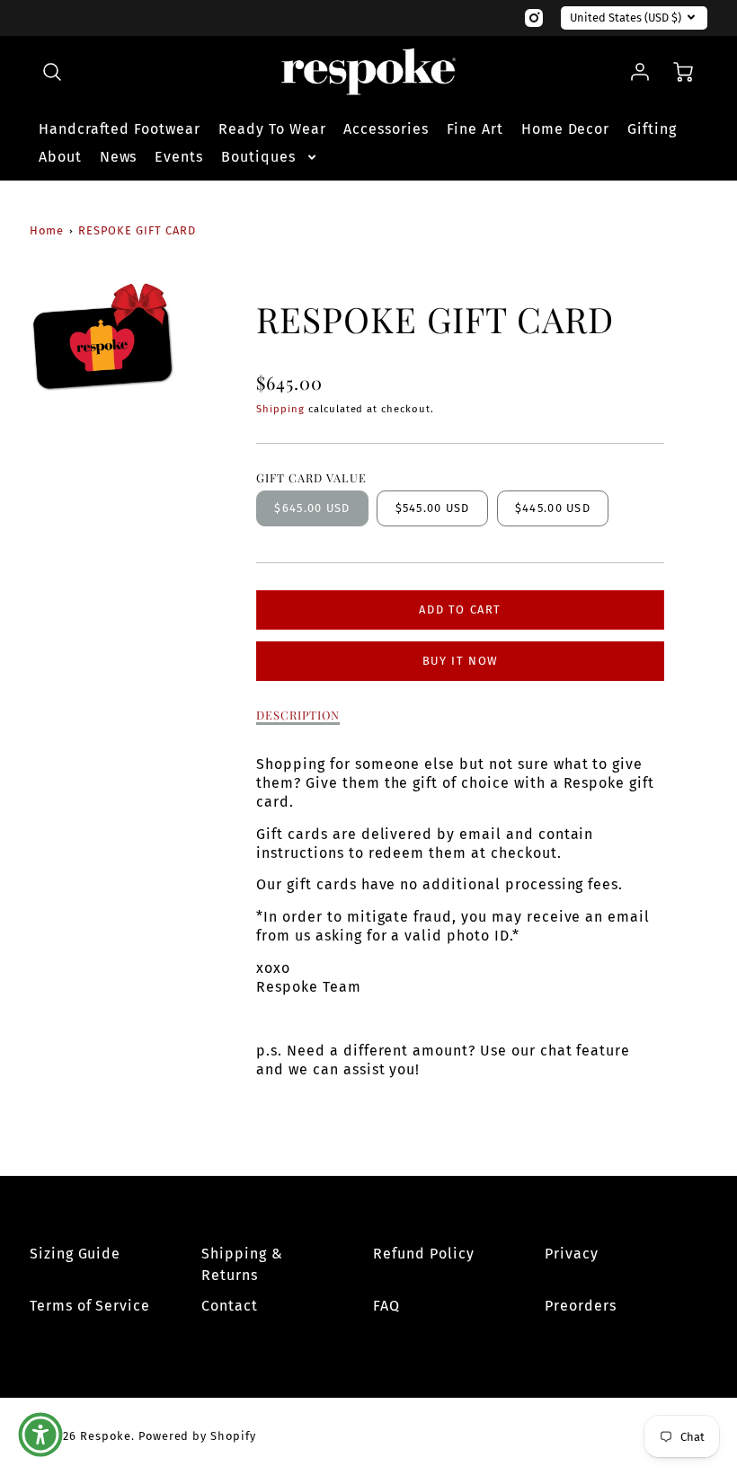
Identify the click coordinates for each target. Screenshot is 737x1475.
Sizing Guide (75, 1253)
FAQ (386, 1305)
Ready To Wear (271, 128)
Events (179, 156)
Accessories (386, 128)
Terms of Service (90, 1305)
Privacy (572, 1253)
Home (47, 230)
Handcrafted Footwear (119, 128)
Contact (229, 1305)
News (119, 156)
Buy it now (460, 660)
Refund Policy (423, 1253)
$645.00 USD (312, 508)
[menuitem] (119, 130)
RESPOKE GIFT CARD (136, 230)
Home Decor (565, 128)
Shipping (280, 409)
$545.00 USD (432, 508)
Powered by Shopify (197, 1436)
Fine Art (475, 128)
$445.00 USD (552, 508)
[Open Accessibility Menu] (40, 1434)
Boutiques (258, 156)
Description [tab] (298, 715)
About (60, 156)
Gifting (652, 128)
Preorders (581, 1305)
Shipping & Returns (242, 1264)
